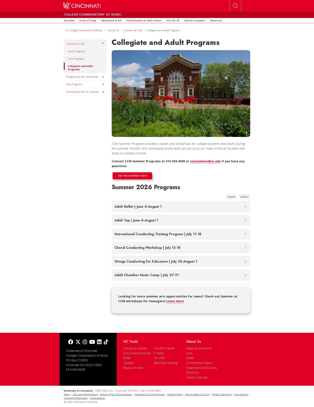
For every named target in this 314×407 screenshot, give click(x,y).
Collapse (244, 196)
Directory (192, 372)
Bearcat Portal (133, 368)
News (190, 358)
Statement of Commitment (150, 394)
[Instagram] (85, 342)
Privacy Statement (222, 394)
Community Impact (199, 363)
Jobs (189, 353)
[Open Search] (235, 5)
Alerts (67, 394)
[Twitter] (78, 342)
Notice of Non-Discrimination (116, 394)
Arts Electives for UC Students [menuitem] (82, 91)
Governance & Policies (201, 368)
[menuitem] (69, 20)
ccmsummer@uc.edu (205, 161)
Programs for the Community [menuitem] (82, 76)
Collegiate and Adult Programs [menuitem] (80, 68)
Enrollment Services (137, 353)
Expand (231, 196)
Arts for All (113, 30)
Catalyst (128, 363)
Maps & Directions (198, 348)
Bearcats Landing (165, 363)
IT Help (159, 353)
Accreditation (97, 398)
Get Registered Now (132, 176)
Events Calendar (197, 377)
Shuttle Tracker (164, 348)
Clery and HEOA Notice (85, 394)
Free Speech (241, 394)
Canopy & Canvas (135, 348)
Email (127, 358)
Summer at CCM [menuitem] (75, 43)
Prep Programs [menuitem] (74, 84)
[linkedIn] (99, 342)
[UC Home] (81, 5)
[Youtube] (92, 342)
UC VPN (159, 358)
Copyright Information (76, 398)
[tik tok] (106, 342)
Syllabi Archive (175, 394)
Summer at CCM (133, 30)
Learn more (175, 301)
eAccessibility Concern (197, 394)
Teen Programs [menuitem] (76, 58)
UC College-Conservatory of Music (84, 30)
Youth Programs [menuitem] (76, 51)
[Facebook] (70, 342)
